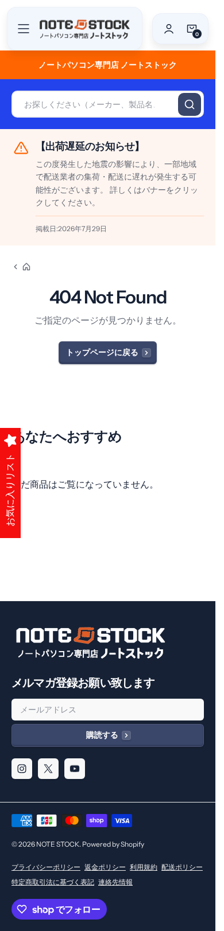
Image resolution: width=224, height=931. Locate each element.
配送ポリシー (182, 867)
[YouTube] (74, 768)
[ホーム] (21, 266)
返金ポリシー (105, 867)
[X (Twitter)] (48, 768)
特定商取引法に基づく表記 (52, 882)
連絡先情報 (115, 882)
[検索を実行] (189, 104)
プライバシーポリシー (45, 867)
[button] (23, 29)
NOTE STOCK (57, 844)
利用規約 (143, 867)
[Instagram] (21, 768)
